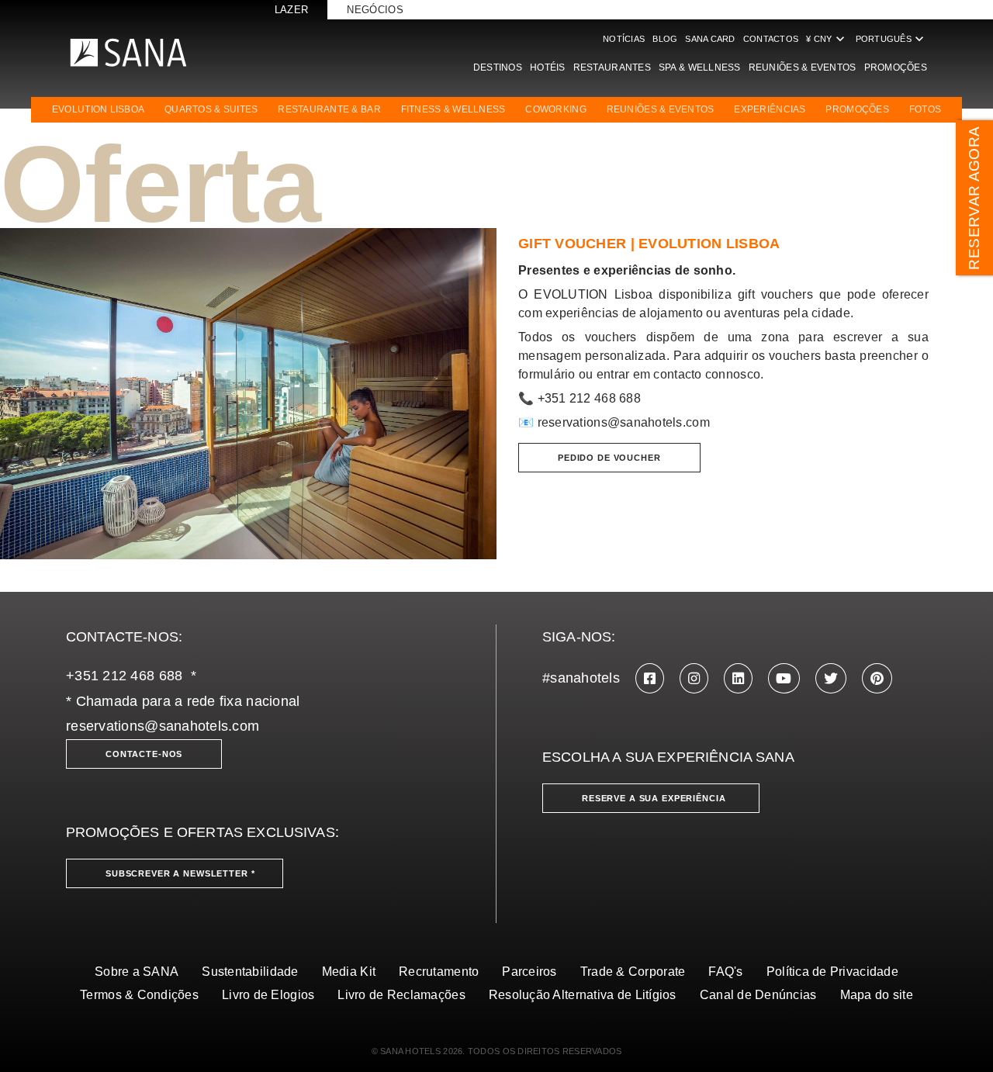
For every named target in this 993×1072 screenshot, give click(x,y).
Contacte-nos (144, 754)
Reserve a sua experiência (654, 798)
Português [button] (891, 39)
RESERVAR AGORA (974, 197)
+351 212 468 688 (124, 675)
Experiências (769, 109)
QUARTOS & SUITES (211, 109)
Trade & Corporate (633, 971)
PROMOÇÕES (856, 109)
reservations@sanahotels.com (624, 422)
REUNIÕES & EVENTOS (660, 109)
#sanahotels (581, 678)
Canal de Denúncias (758, 994)
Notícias (624, 38)
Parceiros (529, 971)
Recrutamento (439, 971)
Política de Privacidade (832, 971)
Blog (664, 38)
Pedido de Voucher (609, 457)
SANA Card (710, 38)
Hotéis (548, 67)
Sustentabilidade (250, 971)
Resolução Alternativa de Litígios (582, 994)
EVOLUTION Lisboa (98, 109)
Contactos (770, 38)
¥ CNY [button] (826, 39)
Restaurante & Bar (329, 109)
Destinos (497, 67)
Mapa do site (876, 994)
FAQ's (725, 971)
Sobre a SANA (136, 971)
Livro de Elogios (268, 994)
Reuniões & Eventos (802, 67)
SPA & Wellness (700, 67)
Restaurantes (612, 67)
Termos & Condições (139, 994)
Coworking (555, 109)
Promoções (895, 67)
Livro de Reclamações (401, 994)
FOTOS (925, 109)
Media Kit (348, 971)
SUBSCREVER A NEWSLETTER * (180, 873)
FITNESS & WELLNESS (453, 109)
